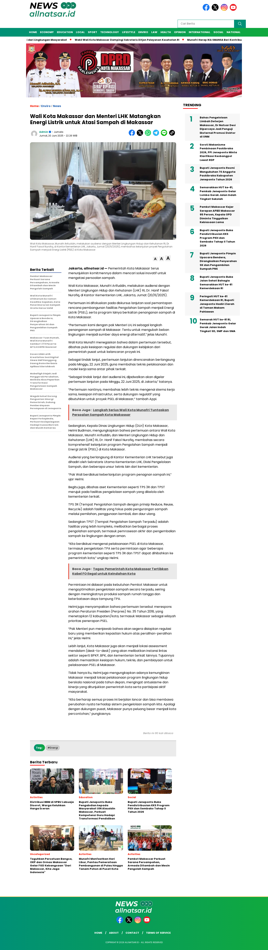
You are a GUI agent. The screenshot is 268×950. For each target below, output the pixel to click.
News (57, 106)
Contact (132, 933)
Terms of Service (158, 933)
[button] (155, 259)
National (234, 32)
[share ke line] (165, 135)
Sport (92, 32)
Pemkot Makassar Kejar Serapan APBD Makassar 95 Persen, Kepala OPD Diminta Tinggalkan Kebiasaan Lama (217, 214)
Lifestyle (128, 32)
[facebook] (207, 9)
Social (218, 32)
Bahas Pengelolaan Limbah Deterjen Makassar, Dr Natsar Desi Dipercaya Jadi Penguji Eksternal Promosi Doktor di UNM (218, 127)
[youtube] (234, 9)
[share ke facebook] (133, 135)
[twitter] (216, 9)
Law (154, 32)
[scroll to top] (257, 944)
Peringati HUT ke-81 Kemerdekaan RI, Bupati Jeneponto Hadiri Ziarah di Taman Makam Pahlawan (217, 304)
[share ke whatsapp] (149, 135)
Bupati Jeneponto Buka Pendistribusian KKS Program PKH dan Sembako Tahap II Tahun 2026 (217, 238)
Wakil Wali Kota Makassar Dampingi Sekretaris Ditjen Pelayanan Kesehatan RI (103, 40)
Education (65, 32)
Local (80, 32)
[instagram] (225, 9)
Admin (43, 132)
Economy (47, 32)
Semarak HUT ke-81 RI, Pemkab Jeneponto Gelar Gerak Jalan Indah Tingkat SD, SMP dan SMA (218, 325)
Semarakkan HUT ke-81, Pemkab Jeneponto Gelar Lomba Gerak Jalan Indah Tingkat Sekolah (218, 193)
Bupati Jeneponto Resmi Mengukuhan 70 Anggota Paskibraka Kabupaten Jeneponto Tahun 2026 (217, 174)
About (114, 933)
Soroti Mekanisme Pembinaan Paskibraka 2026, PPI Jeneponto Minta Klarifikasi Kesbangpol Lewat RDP (218, 152)
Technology (109, 32)
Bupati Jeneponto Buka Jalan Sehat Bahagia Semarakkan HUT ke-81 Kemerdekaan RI (216, 283)
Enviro (143, 32)
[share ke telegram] (157, 135)
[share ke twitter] (141, 135)
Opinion (180, 32)
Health (165, 32)
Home (33, 32)
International (199, 32)
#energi (52, 748)
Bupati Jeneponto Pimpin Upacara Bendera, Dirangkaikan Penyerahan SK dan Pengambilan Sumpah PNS (218, 261)
